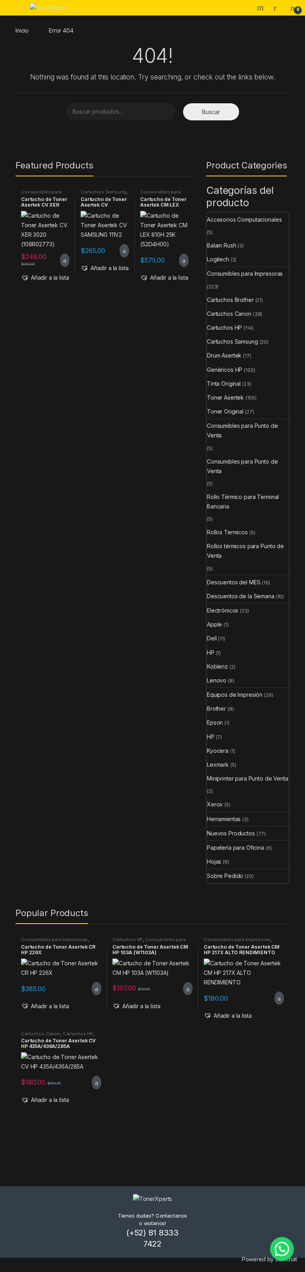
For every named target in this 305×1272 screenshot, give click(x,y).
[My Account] (278, 7)
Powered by (269, 1259)
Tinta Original (224, 383)
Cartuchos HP (224, 327)
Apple (214, 624)
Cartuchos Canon (229, 313)
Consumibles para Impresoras (41, 194)
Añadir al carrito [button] (61, 260)
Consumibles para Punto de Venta (242, 430)
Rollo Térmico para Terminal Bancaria (243, 501)
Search (261, 7)
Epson (215, 722)
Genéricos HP (224, 369)
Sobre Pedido (225, 875)
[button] (45, 277)
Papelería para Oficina (235, 847)
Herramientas (224, 819)
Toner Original (225, 411)
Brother (216, 708)
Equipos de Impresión (235, 694)
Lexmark (218, 764)
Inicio (22, 30)
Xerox (215, 804)
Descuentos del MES (233, 582)
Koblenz (217, 666)
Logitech (218, 259)
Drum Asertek (224, 355)
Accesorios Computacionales (244, 219)
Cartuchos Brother (230, 299)
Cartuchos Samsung (103, 192)
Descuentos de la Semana (240, 596)
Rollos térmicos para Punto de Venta (245, 551)
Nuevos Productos (231, 833)
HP (210, 652)
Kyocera (217, 750)
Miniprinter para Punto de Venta (247, 778)
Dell (211, 638)
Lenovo (216, 680)
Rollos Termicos (227, 532)
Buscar (211, 111)
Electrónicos (222, 610)
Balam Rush (221, 245)
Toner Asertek (225, 397)
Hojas (214, 861)
